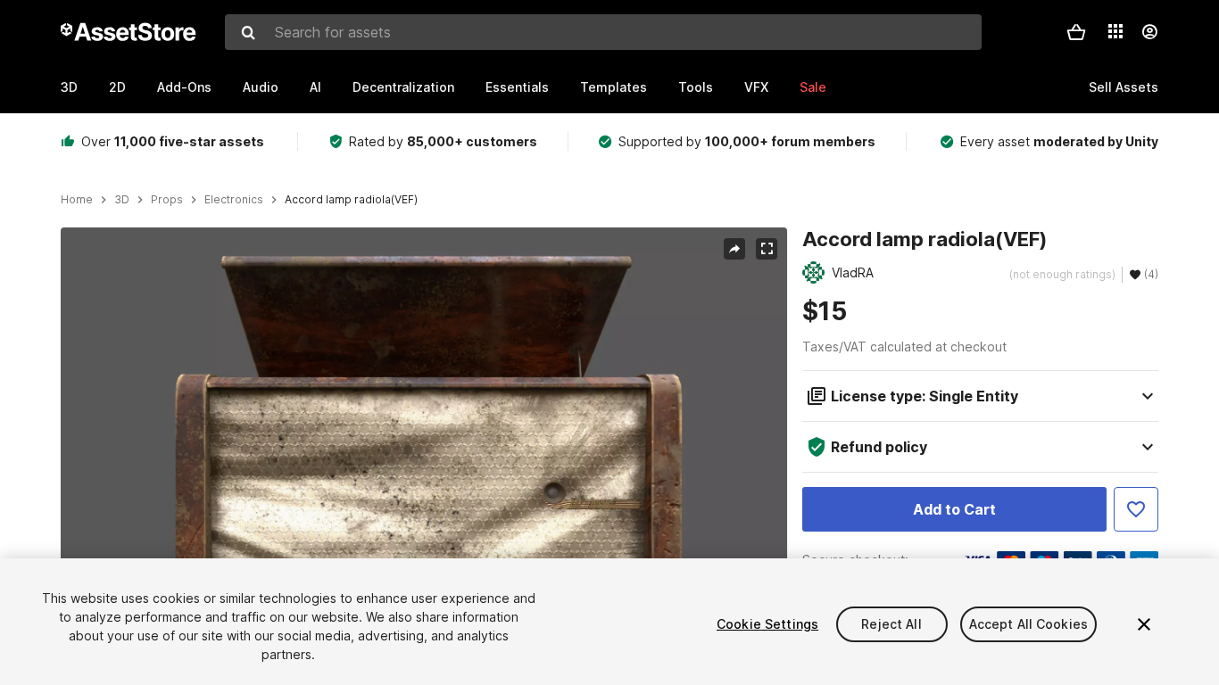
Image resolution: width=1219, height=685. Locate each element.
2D (117, 87)
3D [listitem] (121, 200)
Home (77, 200)
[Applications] (1115, 31)
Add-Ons (184, 87)
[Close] (1144, 624)
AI (315, 87)
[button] (1076, 32)
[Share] (734, 249)
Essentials (517, 87)
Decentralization (403, 87)
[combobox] (603, 32)
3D (69, 87)
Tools (695, 87)
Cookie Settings (767, 623)
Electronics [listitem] (233, 200)
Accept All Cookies (1029, 623)
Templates (613, 87)
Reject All (891, 623)
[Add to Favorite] (1136, 509)
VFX (756, 87)
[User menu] (1149, 32)
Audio (260, 87)
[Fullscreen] (766, 249)
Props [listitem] (167, 200)
